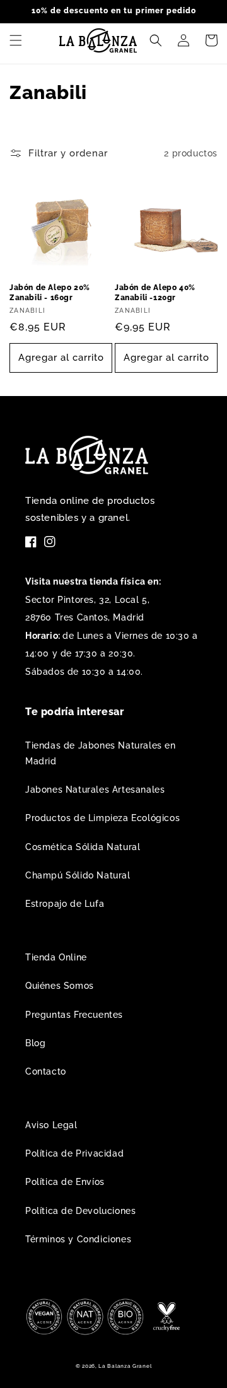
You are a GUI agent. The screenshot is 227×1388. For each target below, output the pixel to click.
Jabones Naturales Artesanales (95, 789)
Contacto (45, 1071)
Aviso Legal (51, 1125)
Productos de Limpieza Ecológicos (102, 818)
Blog (35, 1043)
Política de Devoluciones (80, 1211)
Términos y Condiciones (78, 1239)
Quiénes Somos (59, 986)
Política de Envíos (65, 1182)
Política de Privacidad (74, 1153)
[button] (16, 40)
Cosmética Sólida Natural (82, 847)
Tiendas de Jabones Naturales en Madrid (100, 753)
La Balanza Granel (124, 1366)
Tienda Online (56, 957)
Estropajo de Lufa (64, 904)
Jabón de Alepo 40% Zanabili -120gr (155, 292)
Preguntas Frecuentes (74, 1015)
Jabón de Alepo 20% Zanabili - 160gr (49, 292)
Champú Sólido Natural (78, 875)
